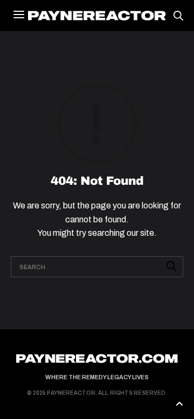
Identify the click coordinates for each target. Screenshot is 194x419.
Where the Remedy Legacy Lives (97, 377)
